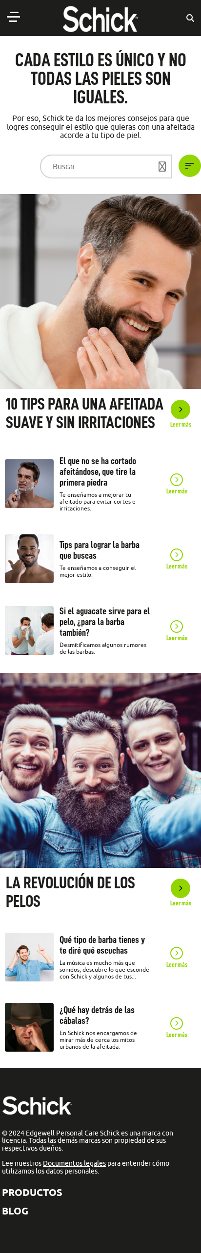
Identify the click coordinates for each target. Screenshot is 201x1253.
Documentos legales (74, 1163)
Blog (15, 1210)
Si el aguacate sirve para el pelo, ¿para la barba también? (105, 621)
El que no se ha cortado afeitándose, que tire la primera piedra (98, 471)
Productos (32, 1192)
